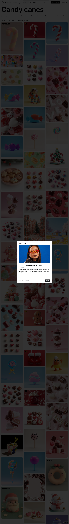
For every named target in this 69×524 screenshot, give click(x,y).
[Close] (50, 242)
